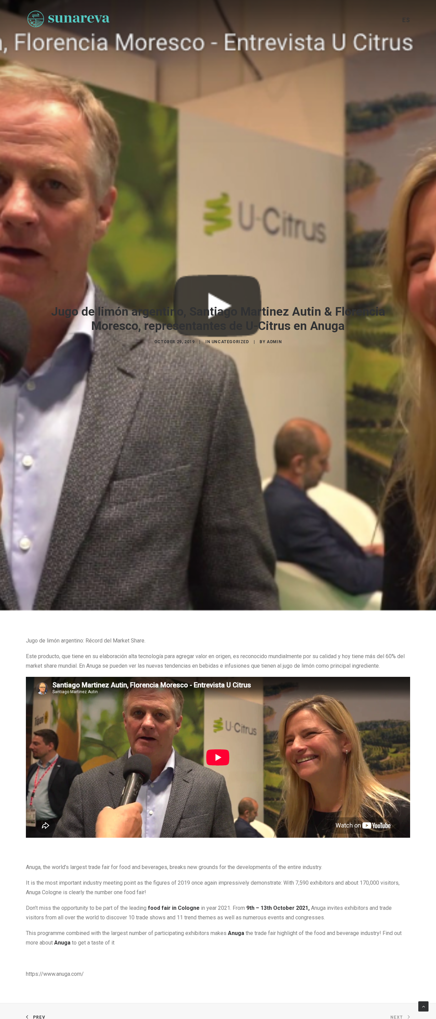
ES (406, 20)
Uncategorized (230, 341)
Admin (274, 341)
